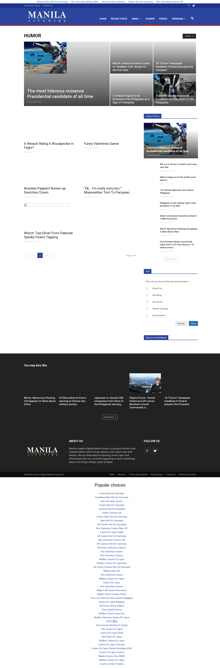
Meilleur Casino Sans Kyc (112, 613)
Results (181, 323)
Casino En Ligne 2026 (111, 633)
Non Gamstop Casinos (111, 555)
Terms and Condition (138, 474)
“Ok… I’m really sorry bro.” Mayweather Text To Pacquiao (106, 190)
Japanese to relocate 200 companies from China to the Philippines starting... (109, 401)
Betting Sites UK (112, 571)
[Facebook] (188, 6)
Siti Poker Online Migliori (111, 605)
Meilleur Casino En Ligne (111, 559)
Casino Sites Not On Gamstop (111, 516)
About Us (122, 474)
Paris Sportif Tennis (112, 609)
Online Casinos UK (111, 512)
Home (103, 18)
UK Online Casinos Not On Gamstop (111, 567)
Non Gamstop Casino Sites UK (111, 528)
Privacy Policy (157, 474)
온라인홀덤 (111, 621)
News (135, 18)
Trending (177, 18)
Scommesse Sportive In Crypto (112, 625)
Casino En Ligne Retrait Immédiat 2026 (112, 648)
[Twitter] (193, 6)
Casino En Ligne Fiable (112, 532)
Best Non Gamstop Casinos (112, 547)
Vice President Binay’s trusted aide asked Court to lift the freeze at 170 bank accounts (177, 245)
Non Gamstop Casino (112, 501)
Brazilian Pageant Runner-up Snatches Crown (45, 190)
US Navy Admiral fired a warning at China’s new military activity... (72, 401)
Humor (150, 18)
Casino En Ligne (111, 582)
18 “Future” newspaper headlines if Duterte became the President (177, 401)
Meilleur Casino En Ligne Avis (112, 563)
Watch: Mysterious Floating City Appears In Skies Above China (40, 401)
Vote (193, 323)
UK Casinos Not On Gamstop (112, 543)
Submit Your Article (32, 5)
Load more (170, 259)
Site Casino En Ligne (111, 629)
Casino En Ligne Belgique (112, 602)
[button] (192, 18)
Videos (163, 18)
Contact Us (47, 5)
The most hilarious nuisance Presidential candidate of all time (167, 149)
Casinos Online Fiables (112, 664)
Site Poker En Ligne (112, 636)
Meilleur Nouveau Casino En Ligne (111, 617)
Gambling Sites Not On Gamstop (111, 497)
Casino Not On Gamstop (111, 493)
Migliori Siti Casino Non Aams (112, 590)
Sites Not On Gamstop (111, 520)
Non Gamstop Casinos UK (111, 540)
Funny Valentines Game (101, 144)
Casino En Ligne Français (112, 644)
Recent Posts (119, 18)
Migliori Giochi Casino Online (111, 594)
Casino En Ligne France (111, 652)
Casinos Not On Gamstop (112, 509)
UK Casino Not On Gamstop (111, 524)
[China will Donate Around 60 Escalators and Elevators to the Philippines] (174, 87)
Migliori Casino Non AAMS (111, 656)
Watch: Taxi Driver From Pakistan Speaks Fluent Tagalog (48, 235)
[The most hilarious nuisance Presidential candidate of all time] (67, 58)
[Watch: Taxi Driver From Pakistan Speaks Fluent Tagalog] (50, 216)
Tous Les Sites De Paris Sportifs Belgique (112, 598)
